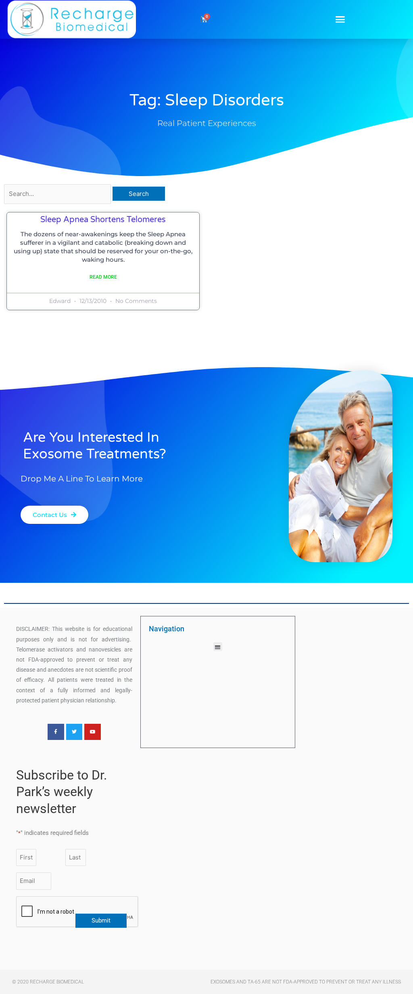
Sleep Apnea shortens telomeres (103, 220)
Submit (101, 920)
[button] (340, 19)
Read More (103, 277)
